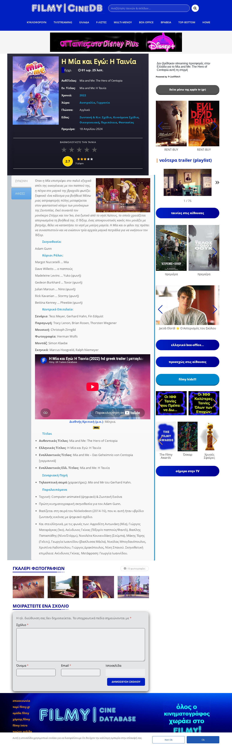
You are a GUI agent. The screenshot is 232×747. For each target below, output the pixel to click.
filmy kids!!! (187, 379)
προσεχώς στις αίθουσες (187, 362)
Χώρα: (65, 102)
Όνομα (22, 665)
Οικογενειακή (90, 122)
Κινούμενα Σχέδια (126, 117)
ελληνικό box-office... (187, 345)
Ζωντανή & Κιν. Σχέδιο (96, 117)
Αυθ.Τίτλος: (68, 80)
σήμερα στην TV (187, 471)
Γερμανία (103, 102)
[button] (217, 183)
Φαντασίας (126, 122)
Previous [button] (15, 587)
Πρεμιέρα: (68, 129)
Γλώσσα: (67, 110)
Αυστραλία (87, 102)
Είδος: (65, 117)
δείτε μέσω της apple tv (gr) (187, 89)
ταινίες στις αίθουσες (187, 213)
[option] (28, 587)
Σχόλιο (22, 625)
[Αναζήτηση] (195, 8)
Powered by (162, 77)
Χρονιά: (66, 95)
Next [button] (146, 587)
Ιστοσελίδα (113, 665)
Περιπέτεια (109, 122)
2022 (83, 95)
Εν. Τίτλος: (68, 88)
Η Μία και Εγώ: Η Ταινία (98, 62)
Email (66, 665)
